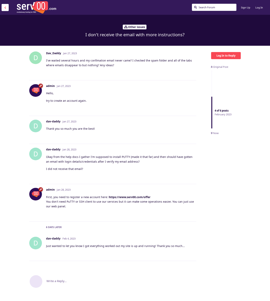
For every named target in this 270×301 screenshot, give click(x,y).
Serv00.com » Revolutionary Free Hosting (36, 7)
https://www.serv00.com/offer (129, 197)
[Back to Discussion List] (5, 7)
